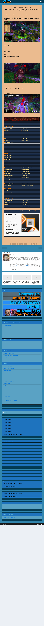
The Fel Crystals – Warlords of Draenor (17, 282)
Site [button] (5, 290)
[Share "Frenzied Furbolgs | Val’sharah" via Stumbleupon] (22, 244)
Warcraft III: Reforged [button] (9, 514)
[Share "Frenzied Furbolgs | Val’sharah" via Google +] (14, 244)
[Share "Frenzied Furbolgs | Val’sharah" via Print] (26, 244)
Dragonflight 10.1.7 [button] (8, 450)
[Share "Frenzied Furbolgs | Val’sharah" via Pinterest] (17, 244)
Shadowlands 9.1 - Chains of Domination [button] (13, 479)
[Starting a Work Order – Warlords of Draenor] (36, 277)
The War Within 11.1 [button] (8, 428)
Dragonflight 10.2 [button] (8, 447)
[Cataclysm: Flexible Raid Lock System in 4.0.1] (7, 277)
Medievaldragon (10, 9)
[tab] (22, 290)
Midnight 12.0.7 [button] (7, 339)
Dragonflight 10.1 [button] (8, 456)
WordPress (16, 524)
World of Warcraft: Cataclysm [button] (11, 503)
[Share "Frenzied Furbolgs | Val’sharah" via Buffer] (21, 244)
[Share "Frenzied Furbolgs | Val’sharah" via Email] (24, 244)
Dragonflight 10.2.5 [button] (8, 444)
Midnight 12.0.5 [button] (7, 350)
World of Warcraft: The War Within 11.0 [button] (13, 434)
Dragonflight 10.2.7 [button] (8, 441)
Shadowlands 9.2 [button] (8, 474)
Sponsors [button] (6, 410)
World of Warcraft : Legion (29, 9)
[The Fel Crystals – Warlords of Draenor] (17, 277)
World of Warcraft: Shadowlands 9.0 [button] (13, 483)
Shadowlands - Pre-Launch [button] (10, 486)
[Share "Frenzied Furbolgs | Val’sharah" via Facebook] (10, 244)
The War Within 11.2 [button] (8, 422)
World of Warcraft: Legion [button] (10, 496)
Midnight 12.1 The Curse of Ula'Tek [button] (12, 322)
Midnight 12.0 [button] (7, 363)
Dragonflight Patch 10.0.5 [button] (10, 462)
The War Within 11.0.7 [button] (9, 431)
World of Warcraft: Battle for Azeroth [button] (13, 493)
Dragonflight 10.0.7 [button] (8, 459)
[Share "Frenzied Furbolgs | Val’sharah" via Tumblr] (16, 244)
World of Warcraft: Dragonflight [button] (12, 465)
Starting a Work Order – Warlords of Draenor (36, 282)
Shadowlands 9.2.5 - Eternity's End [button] (12, 471)
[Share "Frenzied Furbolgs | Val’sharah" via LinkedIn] (19, 244)
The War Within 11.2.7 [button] (9, 419)
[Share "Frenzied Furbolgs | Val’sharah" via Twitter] (12, 244)
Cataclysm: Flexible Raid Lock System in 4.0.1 (7, 282)
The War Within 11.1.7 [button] (9, 425)
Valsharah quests (21, 9)
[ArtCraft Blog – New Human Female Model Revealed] (26, 277)
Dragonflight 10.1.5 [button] (8, 453)
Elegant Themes (8, 524)
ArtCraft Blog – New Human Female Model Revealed (25, 282)
